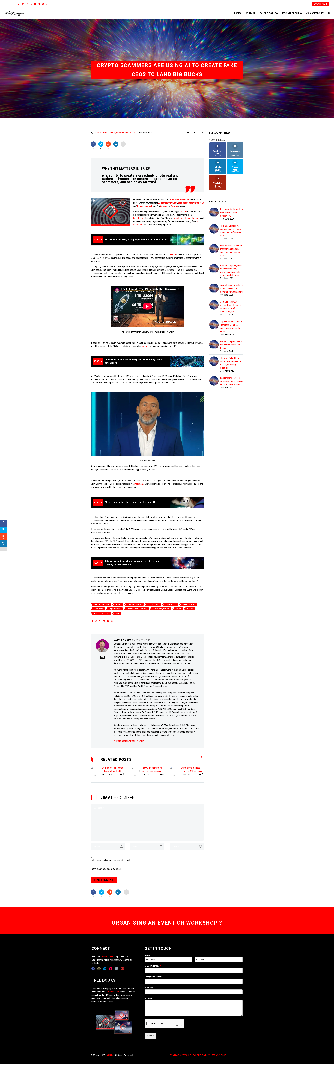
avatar (144, 346)
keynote (164, 206)
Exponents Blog (269, 13)
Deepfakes (138, 218)
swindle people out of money (186, 218)
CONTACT (174, 1055)
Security (190, 609)
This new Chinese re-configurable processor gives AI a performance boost (230, 231)
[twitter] (116, 968)
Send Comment (103, 880)
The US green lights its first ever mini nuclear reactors (151, 771)
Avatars (118, 604)
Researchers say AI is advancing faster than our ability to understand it (231, 381)
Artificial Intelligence (101, 604)
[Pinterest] (100, 621)
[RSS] (31, 4)
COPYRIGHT (185, 1055)
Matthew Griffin (100, 132)
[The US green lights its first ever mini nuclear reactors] (135, 771)
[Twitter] (23, 4)
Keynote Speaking (292, 13)
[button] (196, 757)
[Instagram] (27, 4)
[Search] (328, 13)
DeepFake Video (189, 604)
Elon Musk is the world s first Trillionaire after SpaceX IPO (231, 212)
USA (117, 613)
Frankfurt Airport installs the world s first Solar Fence (231, 344)
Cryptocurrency (153, 604)
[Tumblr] (104, 621)
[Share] (39, 4)
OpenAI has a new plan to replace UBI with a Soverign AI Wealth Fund (231, 288)
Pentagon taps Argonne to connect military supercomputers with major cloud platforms (231, 270)
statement (138, 484)
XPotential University (167, 203)
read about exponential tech (191, 203)
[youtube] (122, 968)
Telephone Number (154, 977)
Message (150, 998)
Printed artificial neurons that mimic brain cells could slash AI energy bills (231, 250)
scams (184, 211)
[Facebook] (15, 4)
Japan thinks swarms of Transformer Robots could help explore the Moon (231, 326)
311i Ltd (110, 1055)
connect (148, 206)
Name (148, 955)
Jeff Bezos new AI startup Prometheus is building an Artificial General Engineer (230, 307)
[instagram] (99, 968)
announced (171, 254)
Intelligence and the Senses (122, 132)
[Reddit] (112, 621)
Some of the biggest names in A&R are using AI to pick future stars (191, 771)
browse (174, 206)
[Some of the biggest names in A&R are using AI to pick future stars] (175, 771)
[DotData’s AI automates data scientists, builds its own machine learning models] (96, 771)
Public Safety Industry (161, 609)
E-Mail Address (153, 966)
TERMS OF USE (219, 1055)
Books (237, 13)
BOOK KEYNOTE (320, 4)
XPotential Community (178, 199)
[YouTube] (35, 4)
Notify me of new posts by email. (106, 869)
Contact (250, 13)
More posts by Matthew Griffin (130, 741)
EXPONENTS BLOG (201, 1055)
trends (140, 206)
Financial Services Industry (137, 609)
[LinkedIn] (19, 4)
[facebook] (93, 968)
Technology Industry (101, 613)
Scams (178, 609)
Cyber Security (171, 604)
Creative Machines (134, 604)
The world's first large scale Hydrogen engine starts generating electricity (230, 363)
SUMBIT (150, 1035)
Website (149, 987)
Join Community (315, 13)
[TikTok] (47, 4)
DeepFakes (98, 609)
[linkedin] (104, 968)
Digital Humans (115, 609)
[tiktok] (110, 968)
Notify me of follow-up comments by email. (110, 860)
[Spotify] (43, 4)
